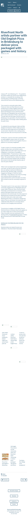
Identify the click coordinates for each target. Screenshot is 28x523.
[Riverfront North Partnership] (2, 2)
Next (23, 479)
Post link (5, 475)
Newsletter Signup (14, 490)
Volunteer (14, 496)
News (4, 474)
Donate (17, 10)
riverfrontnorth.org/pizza (16, 214)
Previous (5, 479)
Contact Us (11, 10)
